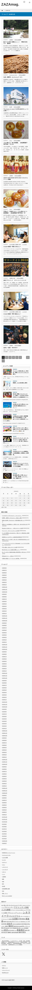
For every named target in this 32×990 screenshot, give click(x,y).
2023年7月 (4, 656)
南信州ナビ (9, 943)
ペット (3, 874)
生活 (20, 244)
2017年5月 (4, 833)
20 (11, 502)
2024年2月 (4, 639)
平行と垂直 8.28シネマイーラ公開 (9, 547)
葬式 (23, 930)
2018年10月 (4, 793)
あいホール (7, 905)
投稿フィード (5, 967)
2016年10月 (4, 840)
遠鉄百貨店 (22, 932)
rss (24, 2)
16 (24, 500)
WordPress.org (5, 972)
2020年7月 (4, 742)
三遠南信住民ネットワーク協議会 (15, 944)
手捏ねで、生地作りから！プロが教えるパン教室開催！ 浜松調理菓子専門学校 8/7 (15, 212)
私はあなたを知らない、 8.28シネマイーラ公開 (12, 528)
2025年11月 (4, 589)
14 (15, 500)
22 (20, 502)
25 (3, 505)
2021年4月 (4, 721)
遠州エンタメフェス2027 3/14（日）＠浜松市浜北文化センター (15, 539)
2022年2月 (4, 697)
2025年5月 (4, 603)
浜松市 (9, 924)
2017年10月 (4, 821)
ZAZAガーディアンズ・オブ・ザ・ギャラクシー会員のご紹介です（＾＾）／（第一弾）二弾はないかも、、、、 (16, 440)
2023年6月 (4, 658)
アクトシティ (9, 907)
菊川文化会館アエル (12, 930)
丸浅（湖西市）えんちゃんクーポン (13, 77)
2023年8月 (4, 654)
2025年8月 (4, 596)
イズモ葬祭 (6, 910)
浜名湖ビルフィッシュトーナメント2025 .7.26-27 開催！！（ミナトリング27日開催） (21, 465)
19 (7, 502)
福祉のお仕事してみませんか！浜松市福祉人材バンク (13, 520)
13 (27, 357)
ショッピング (5, 869)
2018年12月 (4, 788)
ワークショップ (4, 919)
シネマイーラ (5, 867)
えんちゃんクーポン (6, 855)
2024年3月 (4, 637)
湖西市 (6, 926)
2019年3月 (4, 781)
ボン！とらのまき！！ (25, 916)
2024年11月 (4, 618)
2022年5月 (4, 690)
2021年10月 (4, 706)
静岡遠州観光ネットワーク (13, 942)
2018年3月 (4, 809)
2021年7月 (4, 713)
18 (3, 502)
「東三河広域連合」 (5, 940)
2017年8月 (4, 826)
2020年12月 (4, 730)
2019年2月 (4, 783)
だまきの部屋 (12, 244)
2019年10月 (4, 764)
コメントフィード (6, 970)
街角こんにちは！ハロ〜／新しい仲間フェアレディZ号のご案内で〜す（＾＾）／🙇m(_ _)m (21, 429)
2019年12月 (4, 759)
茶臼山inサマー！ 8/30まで (8, 556)
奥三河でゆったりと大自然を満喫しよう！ (11, 549)
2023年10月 (4, 649)
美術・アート (5, 893)
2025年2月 (4, 610)
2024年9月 (4, 623)
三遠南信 (11, 39)
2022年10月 (4, 678)
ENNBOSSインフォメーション (8, 852)
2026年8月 (4, 567)
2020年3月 (4, 752)
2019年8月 (4, 769)
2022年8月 (4, 682)
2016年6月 (4, 843)
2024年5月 (4, 632)
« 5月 (2, 507)
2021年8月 (4, 711)
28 (15, 505)
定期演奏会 (21, 919)
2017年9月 (4, 824)
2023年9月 (4, 651)
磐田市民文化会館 (18, 926)
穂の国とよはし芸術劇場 (11, 928)
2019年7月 (4, 771)
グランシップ (12, 913)
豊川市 (6, 932)
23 (24, 502)
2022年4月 (4, 692)
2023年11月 (4, 646)
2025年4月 (4, 606)
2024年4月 (4, 634)
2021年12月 (4, 702)
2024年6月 (4, 630)
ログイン (4, 965)
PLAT (2, 905)
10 (28, 498)
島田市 (5, 921)
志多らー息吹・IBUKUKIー (10, 347)
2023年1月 (4, 670)
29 (20, 505)
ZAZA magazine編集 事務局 (8, 980)
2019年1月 (4, 785)
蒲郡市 (26, 930)
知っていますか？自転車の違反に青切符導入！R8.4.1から (14, 552)
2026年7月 (4, 570)
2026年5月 (4, 575)
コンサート (19, 913)
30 (24, 505)
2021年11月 (4, 704)
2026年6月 (4, 572)
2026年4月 (4, 577)
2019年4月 (4, 778)
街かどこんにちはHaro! (7, 895)
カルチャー (4, 862)
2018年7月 (4, 800)
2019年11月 (4, 761)
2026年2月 (4, 582)
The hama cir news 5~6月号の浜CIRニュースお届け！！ (15, 109)
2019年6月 (4, 773)
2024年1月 (4, 642)
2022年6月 (4, 687)
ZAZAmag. (15, 987)
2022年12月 (4, 673)
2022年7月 (4, 685)
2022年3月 (4, 694)
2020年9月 (4, 737)
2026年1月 (4, 584)
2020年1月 (4, 757)
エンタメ (4, 859)
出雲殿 (15, 919)
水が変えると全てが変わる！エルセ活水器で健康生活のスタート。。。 (20, 406)
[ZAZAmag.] (10, 4)
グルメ (10, 140)
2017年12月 (4, 817)
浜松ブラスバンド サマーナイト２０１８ (14, 280)
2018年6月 (4, 802)
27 (11, 505)
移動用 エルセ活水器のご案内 (20, 382)
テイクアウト (14, 916)
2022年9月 (4, 680)
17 (28, 500)
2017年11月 (4, 819)
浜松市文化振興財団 (16, 923)
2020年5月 (4, 747)
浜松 (5, 924)
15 (20, 500)
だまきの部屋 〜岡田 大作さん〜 (12, 246)
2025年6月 (4, 601)
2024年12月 (4, 615)
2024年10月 (4, 620)
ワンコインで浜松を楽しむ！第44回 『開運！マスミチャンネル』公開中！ (21, 372)
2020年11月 (4, 733)
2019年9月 (4, 766)
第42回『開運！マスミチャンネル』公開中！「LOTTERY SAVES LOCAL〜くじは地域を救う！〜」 (21, 395)
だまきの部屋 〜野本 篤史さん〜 (12, 314)
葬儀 (19, 930)
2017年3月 (4, 838)
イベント (13, 910)
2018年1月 (4, 814)
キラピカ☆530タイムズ (21, 909)
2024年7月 (4, 627)
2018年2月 (4, 812)
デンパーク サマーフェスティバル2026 (10, 530)
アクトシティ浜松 (21, 907)
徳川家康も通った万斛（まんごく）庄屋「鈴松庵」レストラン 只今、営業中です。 (20, 476)
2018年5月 (4, 805)
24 (28, 502)
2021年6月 (4, 716)
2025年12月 (4, 587)
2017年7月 (4, 828)
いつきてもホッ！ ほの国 (16, 940)
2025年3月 (4, 608)
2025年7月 (4, 599)
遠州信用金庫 (15, 932)
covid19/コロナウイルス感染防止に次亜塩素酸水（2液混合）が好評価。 (21, 453)
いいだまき (24, 244)
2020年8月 (4, 740)
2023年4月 (4, 663)
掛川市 (8, 921)
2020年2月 (4, 754)
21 (15, 502)
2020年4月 (4, 749)
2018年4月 (4, 807)
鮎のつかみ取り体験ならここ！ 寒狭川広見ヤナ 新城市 (15, 42)
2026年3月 (4, 579)
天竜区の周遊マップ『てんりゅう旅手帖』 (11, 558)
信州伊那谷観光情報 (17, 943)
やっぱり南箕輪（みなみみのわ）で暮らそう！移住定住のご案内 (15, 533)
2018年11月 (4, 790)
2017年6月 (4, 831)
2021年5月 (4, 718)
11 (3, 500)
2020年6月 (4, 745)
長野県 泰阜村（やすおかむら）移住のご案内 (12, 517)
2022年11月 (4, 675)
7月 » (5, 507)
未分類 (10, 106)
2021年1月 (4, 728)
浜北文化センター (24, 921)
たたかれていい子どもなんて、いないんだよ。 (12, 515)
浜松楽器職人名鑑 (6, 888)
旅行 (3, 883)
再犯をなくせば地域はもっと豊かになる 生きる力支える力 (14, 524)
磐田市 (11, 926)
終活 (6, 930)
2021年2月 (4, 725)
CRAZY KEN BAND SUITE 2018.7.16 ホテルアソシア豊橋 (15, 178)
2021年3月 (4, 723)
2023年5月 (4, 661)
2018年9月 (4, 795)
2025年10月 (4, 591)
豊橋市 (9, 932)
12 (7, 500)
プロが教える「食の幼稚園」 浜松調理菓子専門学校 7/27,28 (15, 143)
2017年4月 (4, 836)
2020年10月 (4, 735)
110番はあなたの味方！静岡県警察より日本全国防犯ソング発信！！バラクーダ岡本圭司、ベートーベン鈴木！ (15, 418)
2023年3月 (4, 666)
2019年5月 (4, 776)
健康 (3, 879)
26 (7, 505)
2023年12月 (4, 644)
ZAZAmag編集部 (18, 39)
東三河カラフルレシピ (15, 921)
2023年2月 (4, 668)
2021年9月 (4, 709)
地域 (14, 278)
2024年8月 (4, 625)
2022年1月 (4, 699)
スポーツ (4, 871)
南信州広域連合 (24, 942)
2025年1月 (4, 613)
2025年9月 (4, 594)
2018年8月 (4, 797)
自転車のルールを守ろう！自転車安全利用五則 (12, 537)
